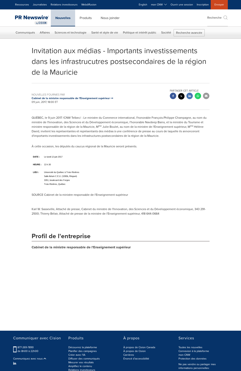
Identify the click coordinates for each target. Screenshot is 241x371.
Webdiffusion (88, 5)
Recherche (214, 17)
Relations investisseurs (64, 5)
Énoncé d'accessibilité (136, 359)
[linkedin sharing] (189, 96)
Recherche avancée (189, 33)
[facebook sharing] (173, 96)
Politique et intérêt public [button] (139, 32)
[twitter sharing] (181, 96)
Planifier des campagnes (82, 351)
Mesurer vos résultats (81, 362)
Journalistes (40, 5)
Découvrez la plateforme (82, 347)
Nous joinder (110, 17)
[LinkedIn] (15, 363)
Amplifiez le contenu (80, 366)
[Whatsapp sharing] (198, 96)
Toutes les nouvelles (190, 347)
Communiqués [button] (25, 32)
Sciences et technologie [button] (70, 32)
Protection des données (192, 359)
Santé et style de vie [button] (104, 32)
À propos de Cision (134, 351)
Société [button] (166, 32)
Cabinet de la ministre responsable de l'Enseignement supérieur (81, 247)
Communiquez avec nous (28, 359)
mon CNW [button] (157, 5)
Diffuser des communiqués (84, 359)
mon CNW (184, 355)
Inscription (203, 5)
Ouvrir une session (182, 5)
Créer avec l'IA (76, 355)
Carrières (128, 355)
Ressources (22, 5)
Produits (86, 17)
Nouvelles (63, 17)
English (143, 5)
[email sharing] (206, 96)
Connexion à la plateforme (193, 351)
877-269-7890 (26, 347)
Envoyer (219, 5)
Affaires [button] (45, 32)
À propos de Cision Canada (139, 347)
